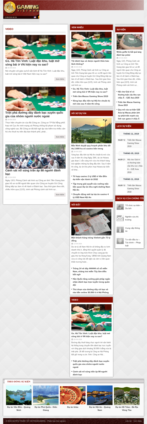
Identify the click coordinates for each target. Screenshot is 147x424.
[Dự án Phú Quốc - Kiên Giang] (46, 395)
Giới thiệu (138, 421)
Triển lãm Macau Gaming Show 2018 (134, 188)
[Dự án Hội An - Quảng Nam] (100, 395)
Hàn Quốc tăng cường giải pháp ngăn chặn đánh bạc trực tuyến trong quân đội (91, 282)
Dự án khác (72, 407)
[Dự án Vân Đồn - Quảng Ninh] (19, 395)
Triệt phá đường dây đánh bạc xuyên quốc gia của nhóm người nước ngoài (91, 364)
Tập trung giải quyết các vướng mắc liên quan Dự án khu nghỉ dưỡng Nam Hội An (91, 187)
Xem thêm (60, 79)
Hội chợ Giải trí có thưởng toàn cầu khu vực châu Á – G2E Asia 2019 (129, 95)
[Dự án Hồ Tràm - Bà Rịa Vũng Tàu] (127, 395)
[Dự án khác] (73, 395)
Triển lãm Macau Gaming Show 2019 (90, 96)
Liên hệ (128, 421)
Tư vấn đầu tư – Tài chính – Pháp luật (133, 242)
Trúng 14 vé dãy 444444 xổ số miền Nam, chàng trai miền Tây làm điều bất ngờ (90, 271)
